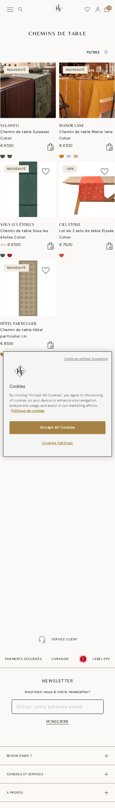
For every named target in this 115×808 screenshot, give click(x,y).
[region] (57, 404)
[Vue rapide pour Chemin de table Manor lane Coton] (110, 146)
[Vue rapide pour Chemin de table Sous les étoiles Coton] (51, 245)
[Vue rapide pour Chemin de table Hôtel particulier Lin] (51, 344)
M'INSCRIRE (57, 721)
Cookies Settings (57, 443)
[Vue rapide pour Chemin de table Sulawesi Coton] (51, 146)
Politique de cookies (27, 411)
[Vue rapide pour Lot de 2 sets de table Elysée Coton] (110, 245)
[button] (98, 9)
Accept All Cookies (57, 427)
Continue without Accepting (86, 359)
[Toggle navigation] (10, 9)
